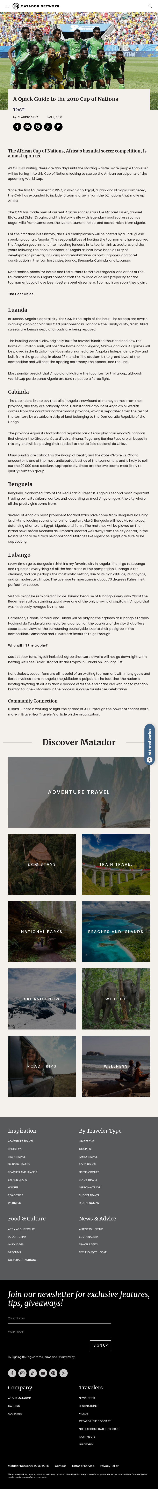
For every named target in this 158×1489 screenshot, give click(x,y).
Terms (85, 770)
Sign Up (120, 760)
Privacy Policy (103, 770)
